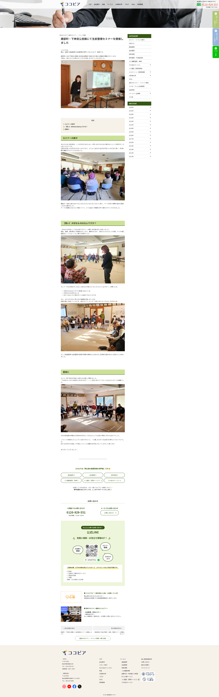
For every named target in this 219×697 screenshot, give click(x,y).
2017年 (131, 139)
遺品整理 (71, 475)
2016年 (131, 142)
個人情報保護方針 (146, 659)
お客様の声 (118, 4)
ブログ (127, 4)
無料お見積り (145, 665)
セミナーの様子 (70, 124)
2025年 (131, 111)
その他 (131, 97)
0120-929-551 (210, 4)
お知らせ (132, 43)
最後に (67, 129)
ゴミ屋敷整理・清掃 (135, 61)
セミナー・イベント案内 (136, 40)
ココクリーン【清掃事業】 (137, 72)
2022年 (131, 121)
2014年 (131, 149)
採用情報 (140, 4)
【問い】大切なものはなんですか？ (76, 127)
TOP (90, 4)
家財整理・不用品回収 (136, 58)
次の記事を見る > (116, 628)
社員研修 (132, 90)
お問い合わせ (109, 513)
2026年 (131, 107)
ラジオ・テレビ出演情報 (136, 86)
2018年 (131, 135)
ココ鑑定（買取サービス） (92, 480)
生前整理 (92, 475)
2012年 (131, 156)
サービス (110, 4)
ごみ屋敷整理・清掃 (70, 480)
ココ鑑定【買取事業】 (136, 68)
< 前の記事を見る (69, 628)
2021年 (131, 125)
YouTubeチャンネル (105, 668)
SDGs (133, 4)
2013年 (131, 153)
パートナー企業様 (134, 93)
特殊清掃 (114, 475)
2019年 (131, 132)
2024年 (131, 114)
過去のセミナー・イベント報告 (139, 83)
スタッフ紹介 (103, 665)
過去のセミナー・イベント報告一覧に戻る (92, 638)
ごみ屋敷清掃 (126, 671)
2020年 (131, 128)
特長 (103, 4)
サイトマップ (145, 668)
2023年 (131, 118)
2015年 (131, 146)
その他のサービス (114, 480)
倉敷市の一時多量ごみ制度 (129, 674)
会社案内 (96, 4)
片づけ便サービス (127, 676)
